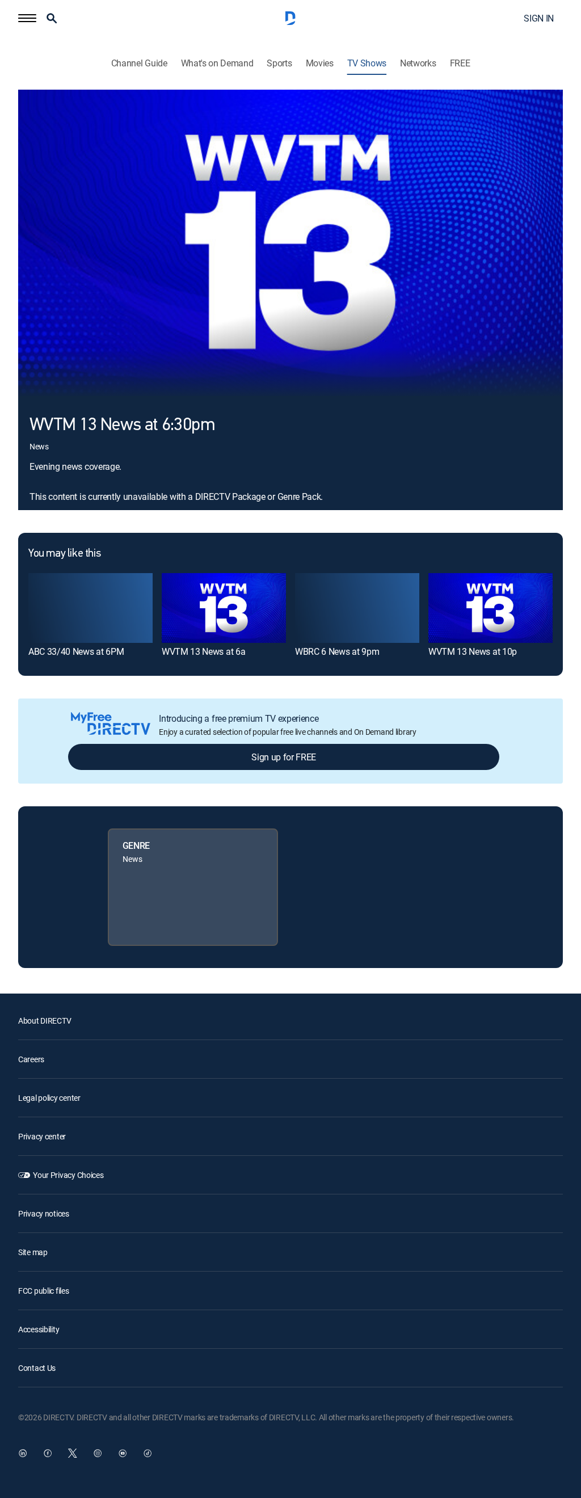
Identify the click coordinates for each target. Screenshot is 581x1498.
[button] (27, 18)
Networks (418, 63)
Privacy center (42, 1136)
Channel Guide (139, 63)
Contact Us (37, 1367)
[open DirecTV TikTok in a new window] (147, 1453)
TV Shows (366, 63)
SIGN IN (539, 18)
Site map (33, 1252)
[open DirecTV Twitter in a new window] (72, 1453)
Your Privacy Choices (68, 1174)
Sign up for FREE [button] (283, 757)
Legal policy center (49, 1097)
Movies (320, 63)
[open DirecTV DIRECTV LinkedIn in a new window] (22, 1453)
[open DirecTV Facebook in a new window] (47, 1453)
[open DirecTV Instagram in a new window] (97, 1453)
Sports (279, 63)
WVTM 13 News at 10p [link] (472, 651)
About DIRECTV (44, 1020)
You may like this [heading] (64, 553)
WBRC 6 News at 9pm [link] (337, 651)
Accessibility (38, 1329)
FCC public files (43, 1290)
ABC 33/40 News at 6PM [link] (76, 651)
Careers (31, 1059)
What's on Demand (217, 63)
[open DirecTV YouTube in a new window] (122, 1453)
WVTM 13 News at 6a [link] (203, 651)
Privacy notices (43, 1213)
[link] (90, 608)
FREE (460, 63)
